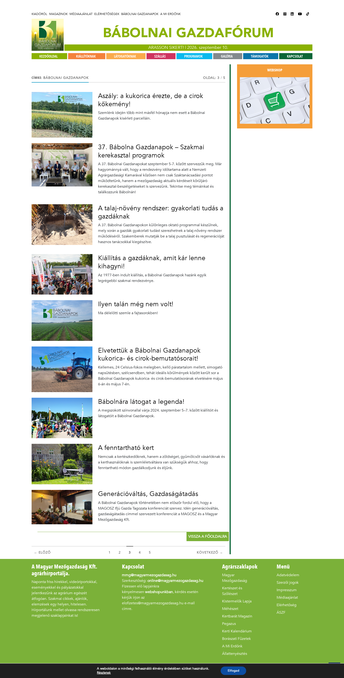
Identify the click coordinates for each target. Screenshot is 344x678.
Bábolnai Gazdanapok (139, 14)
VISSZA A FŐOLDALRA (207, 536)
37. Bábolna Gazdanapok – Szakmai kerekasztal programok (151, 151)
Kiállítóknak (86, 56)
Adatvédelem (288, 574)
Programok (193, 56)
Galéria (227, 56)
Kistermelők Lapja (237, 601)
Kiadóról (39, 14)
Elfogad (233, 670)
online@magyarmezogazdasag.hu (175, 580)
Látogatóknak (125, 56)
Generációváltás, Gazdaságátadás (148, 493)
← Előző (42, 552)
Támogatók (259, 56)
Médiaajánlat (81, 14)
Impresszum (287, 589)
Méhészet (230, 608)
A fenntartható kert (126, 447)
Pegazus (229, 623)
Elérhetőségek (106, 14)
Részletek (104, 673)
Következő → (210, 552)
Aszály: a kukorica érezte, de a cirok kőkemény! (150, 99)
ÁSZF (281, 612)
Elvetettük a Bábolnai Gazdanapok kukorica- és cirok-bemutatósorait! (149, 354)
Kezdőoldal (48, 56)
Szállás (160, 56)
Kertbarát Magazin (237, 616)
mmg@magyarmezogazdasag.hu (149, 574)
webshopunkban (159, 591)
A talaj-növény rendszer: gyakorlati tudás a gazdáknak (160, 212)
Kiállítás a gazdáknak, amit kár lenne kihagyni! (151, 262)
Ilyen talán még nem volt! (135, 304)
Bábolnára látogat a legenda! (141, 401)
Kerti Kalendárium (237, 631)
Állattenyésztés (234, 653)
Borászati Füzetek (236, 638)
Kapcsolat (295, 56)
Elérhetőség (286, 604)
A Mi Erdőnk (170, 14)
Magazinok (58, 14)
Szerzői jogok (288, 582)
